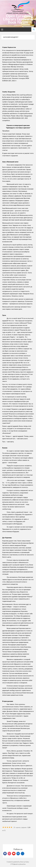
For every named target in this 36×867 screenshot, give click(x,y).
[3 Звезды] (7, 827)
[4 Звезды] (9, 827)
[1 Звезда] (3, 827)
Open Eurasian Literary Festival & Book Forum (18, 19)
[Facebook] (5, 853)
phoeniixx (23, 864)
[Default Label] (14, 853)
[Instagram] (9, 853)
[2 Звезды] (5, 827)
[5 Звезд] (11, 827)
